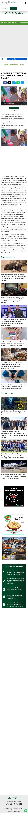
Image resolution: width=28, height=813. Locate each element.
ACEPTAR (13, 8)
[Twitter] (16, 13)
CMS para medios (12, 811)
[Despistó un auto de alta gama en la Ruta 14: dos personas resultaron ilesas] (14, 403)
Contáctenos (14, 809)
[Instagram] (10, 13)
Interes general (14, 108)
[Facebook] (6, 13)
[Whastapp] (13, 13)
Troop (18, 811)
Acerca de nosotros (8, 808)
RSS (23, 808)
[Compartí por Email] (14, 82)
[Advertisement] (14, 42)
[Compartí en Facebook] (5, 82)
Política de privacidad (17, 808)
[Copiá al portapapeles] (22, 82)
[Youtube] (19, 13)
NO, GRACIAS (5, 8)
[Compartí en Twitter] (9, 82)
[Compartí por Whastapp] (18, 82)
